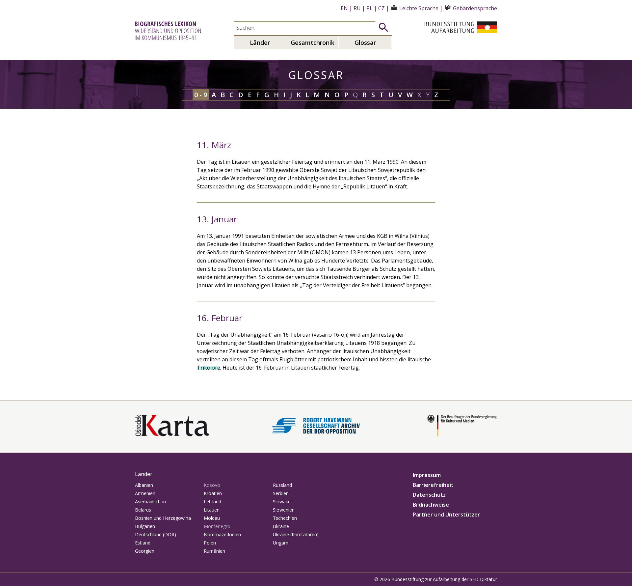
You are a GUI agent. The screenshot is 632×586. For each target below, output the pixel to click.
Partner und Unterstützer (446, 514)
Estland (142, 543)
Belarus (143, 510)
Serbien (281, 493)
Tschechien (285, 518)
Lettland (212, 501)
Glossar (365, 42)
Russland (282, 485)
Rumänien (214, 551)
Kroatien (213, 493)
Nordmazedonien (222, 534)
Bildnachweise (431, 504)
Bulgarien (145, 526)
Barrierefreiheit (433, 484)
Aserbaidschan (150, 501)
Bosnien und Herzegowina (163, 518)
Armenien (145, 493)
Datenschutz (429, 494)
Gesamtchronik (312, 42)
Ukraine (281, 526)
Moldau (212, 518)
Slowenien (284, 510)
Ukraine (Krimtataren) (296, 534)
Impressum (427, 475)
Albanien (144, 485)
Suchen (383, 27)
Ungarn (280, 543)
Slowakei (282, 501)
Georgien (144, 551)
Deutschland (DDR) (155, 534)
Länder (260, 42)
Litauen (212, 510)
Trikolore (208, 367)
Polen (210, 543)
